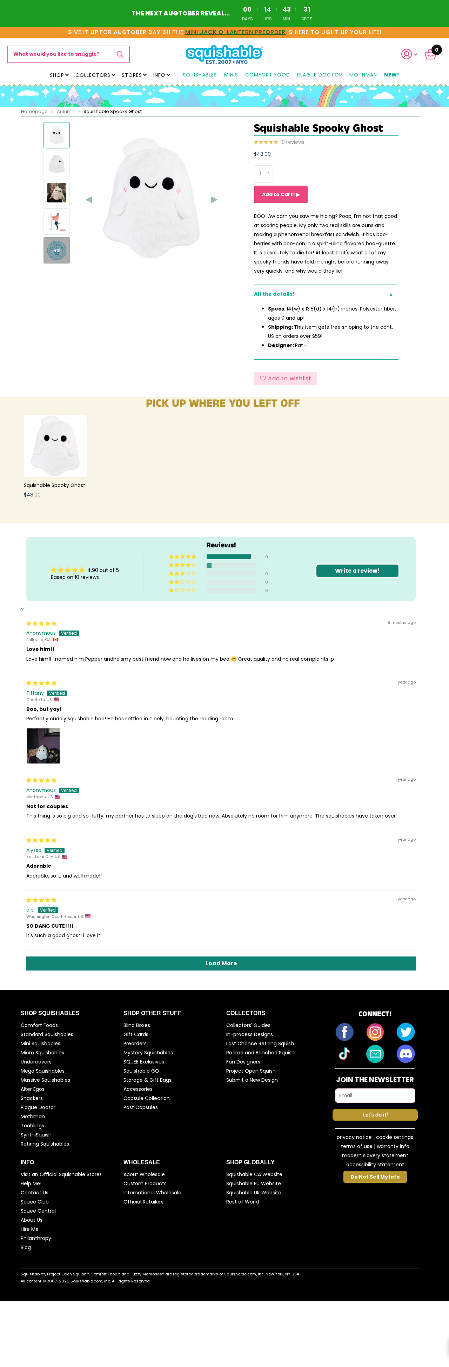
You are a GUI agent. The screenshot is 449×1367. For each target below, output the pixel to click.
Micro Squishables (42, 1052)
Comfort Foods (39, 1025)
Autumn (65, 111)
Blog (26, 1247)
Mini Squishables (40, 1043)
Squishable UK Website (253, 1192)
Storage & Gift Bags (147, 1079)
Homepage (34, 111)
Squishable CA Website (254, 1174)
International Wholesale (152, 1192)
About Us (31, 1219)
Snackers (32, 1098)
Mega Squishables (43, 1070)
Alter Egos (33, 1089)
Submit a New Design (252, 1079)
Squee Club (35, 1201)
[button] (413, 54)
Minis (231, 75)
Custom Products (145, 1183)
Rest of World (242, 1201)
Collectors (92, 75)
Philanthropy (36, 1238)
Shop (57, 75)
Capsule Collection (146, 1098)
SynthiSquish (36, 1134)
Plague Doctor (319, 75)
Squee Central (38, 1210)
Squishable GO (141, 1070)
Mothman (363, 75)
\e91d (120, 54)
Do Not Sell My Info (375, 1176)
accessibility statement (375, 1164)
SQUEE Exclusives (143, 1061)
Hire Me (30, 1229)
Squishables (200, 75)
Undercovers (36, 1061)
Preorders (135, 1043)
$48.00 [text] (262, 154)
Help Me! (31, 1183)
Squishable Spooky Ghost (54, 485)
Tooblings (32, 1125)
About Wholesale (144, 1174)
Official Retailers (143, 1201)
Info (159, 75)
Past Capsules (140, 1107)
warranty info (393, 1146)
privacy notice (354, 1137)
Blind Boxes (136, 1025)
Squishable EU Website (253, 1183)
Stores (132, 75)
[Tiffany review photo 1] (43, 745)
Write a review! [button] (357, 571)
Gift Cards (135, 1034)
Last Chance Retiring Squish (260, 1043)
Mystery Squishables (148, 1052)
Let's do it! (375, 1115)
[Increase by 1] (270, 168)
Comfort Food (267, 75)
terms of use (357, 1146)
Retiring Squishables (45, 1143)
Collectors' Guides (248, 1025)
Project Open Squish (251, 1070)
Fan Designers (243, 1061)
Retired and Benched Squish (260, 1052)
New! (391, 75)
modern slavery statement (375, 1155)
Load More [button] (221, 963)
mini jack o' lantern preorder (235, 32)
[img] (41, 623)
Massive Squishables (45, 1079)
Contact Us (34, 1192)
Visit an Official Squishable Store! (61, 1174)
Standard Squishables (47, 1034)
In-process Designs (249, 1034)
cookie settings (394, 1137)
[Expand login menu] (409, 54)
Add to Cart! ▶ (281, 194)
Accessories (138, 1089)
